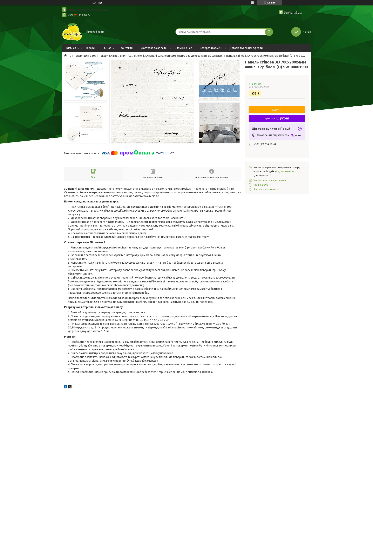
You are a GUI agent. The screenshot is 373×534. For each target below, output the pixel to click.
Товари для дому (85, 55)
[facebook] (65, 387)
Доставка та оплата (153, 48)
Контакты (127, 48)
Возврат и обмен (210, 48)
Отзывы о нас (183, 48)
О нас (107, 48)
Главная (71, 48)
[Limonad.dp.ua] (72, 31)
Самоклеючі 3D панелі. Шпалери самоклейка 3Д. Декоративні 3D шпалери (175, 55)
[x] (69, 387)
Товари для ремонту (112, 55)
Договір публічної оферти (246, 48)
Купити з (270, 118)
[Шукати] (269, 32)
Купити (276, 109)
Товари (90, 48)
